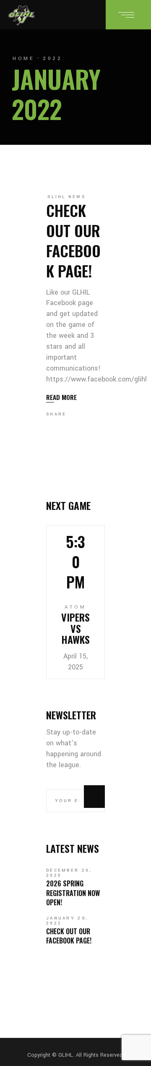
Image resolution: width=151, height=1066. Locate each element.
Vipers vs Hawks (75, 628)
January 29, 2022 (67, 920)
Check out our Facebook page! (73, 240)
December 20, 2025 (69, 872)
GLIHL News (66, 197)
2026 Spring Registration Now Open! (73, 892)
